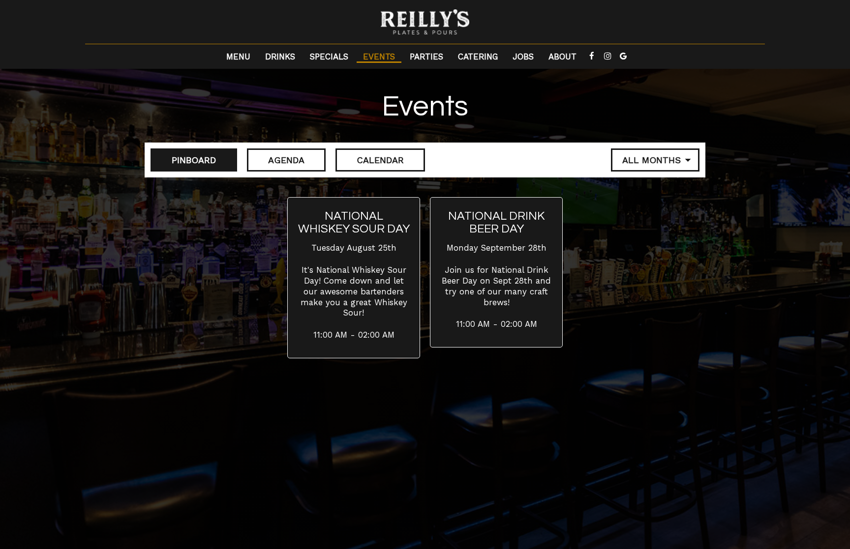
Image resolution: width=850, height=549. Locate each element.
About (562, 56)
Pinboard (183, 160)
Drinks (280, 56)
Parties (426, 56)
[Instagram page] (607, 56)
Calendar (369, 160)
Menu (238, 56)
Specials (329, 56)
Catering (478, 56)
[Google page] (623, 56)
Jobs (523, 56)
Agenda (275, 160)
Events (379, 56)
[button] (353, 277)
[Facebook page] (592, 56)
